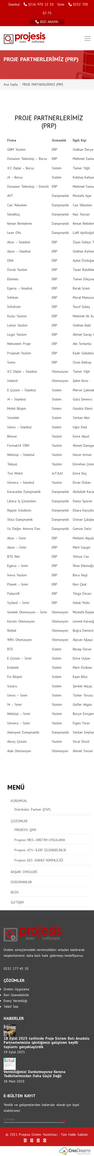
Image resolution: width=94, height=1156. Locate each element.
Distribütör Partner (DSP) (32, 809)
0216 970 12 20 (41, 4)
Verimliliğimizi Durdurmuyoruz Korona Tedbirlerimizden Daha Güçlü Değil (34, 1073)
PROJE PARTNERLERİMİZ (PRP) (42, 84)
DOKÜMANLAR (21, 882)
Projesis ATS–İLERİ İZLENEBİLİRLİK (40, 850)
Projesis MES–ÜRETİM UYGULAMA (39, 840)
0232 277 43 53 (16, 968)
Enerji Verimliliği (15, 1001)
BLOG (15, 892)
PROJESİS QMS (25, 830)
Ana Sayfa (11, 84)
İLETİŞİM (17, 902)
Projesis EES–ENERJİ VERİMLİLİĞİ (38, 860)
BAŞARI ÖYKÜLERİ (24, 872)
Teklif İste (11, 1006)
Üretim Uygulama (16, 989)
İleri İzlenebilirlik (16, 995)
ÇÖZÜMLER (19, 821)
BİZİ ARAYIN (50, 22)
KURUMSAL (19, 801)
